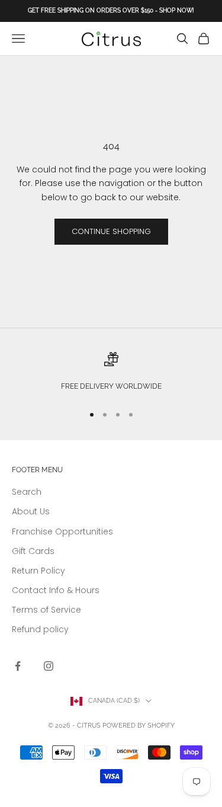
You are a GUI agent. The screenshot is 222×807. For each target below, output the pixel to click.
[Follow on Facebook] (18, 666)
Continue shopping (111, 231)
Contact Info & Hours (55, 590)
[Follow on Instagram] (48, 666)
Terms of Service (46, 610)
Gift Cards (33, 551)
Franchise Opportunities (62, 531)
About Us (31, 511)
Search (26, 492)
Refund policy (40, 629)
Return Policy (38, 571)
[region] (111, 373)
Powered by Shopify (138, 725)
